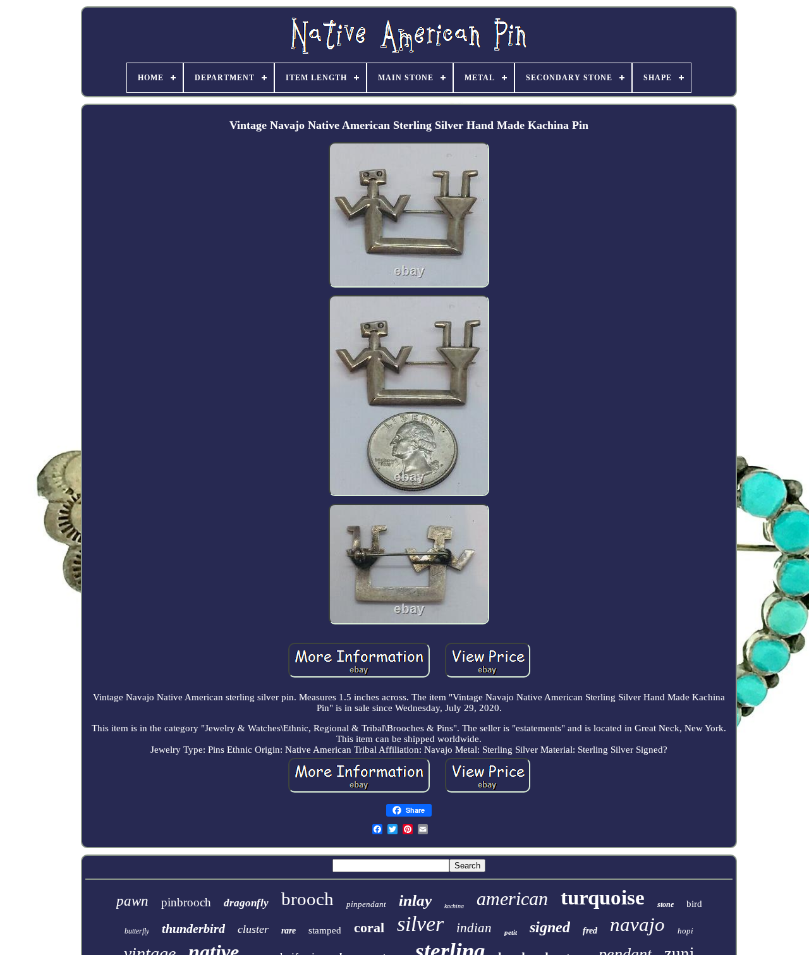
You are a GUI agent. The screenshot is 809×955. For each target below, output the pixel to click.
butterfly (137, 931)
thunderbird (193, 928)
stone (665, 904)
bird (694, 904)
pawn (132, 901)
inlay (415, 900)
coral (369, 927)
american (512, 898)
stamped (324, 930)
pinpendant (366, 904)
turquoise (603, 897)
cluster (253, 929)
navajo (637, 924)
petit (510, 932)
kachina (454, 906)
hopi (685, 930)
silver (420, 923)
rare (288, 930)
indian (474, 927)
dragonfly (246, 903)
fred (590, 930)
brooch (307, 899)
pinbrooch (186, 902)
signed (550, 927)
